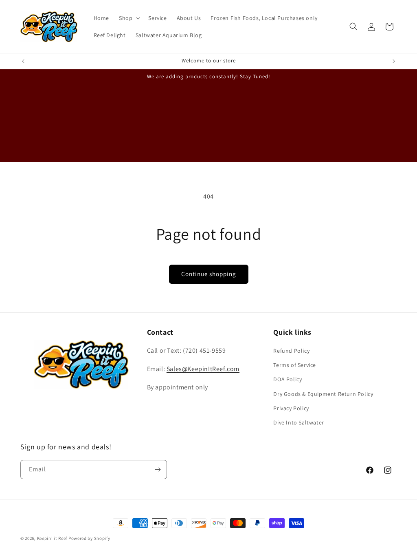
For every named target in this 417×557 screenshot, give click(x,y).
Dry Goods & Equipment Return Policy (323, 394)
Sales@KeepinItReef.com (203, 369)
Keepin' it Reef (52, 538)
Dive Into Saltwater (298, 422)
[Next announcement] (394, 61)
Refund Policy (291, 350)
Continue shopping (208, 274)
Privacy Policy (291, 408)
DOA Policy (287, 379)
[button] (128, 18)
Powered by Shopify (89, 538)
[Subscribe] (158, 469)
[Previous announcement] (23, 61)
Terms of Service (294, 365)
